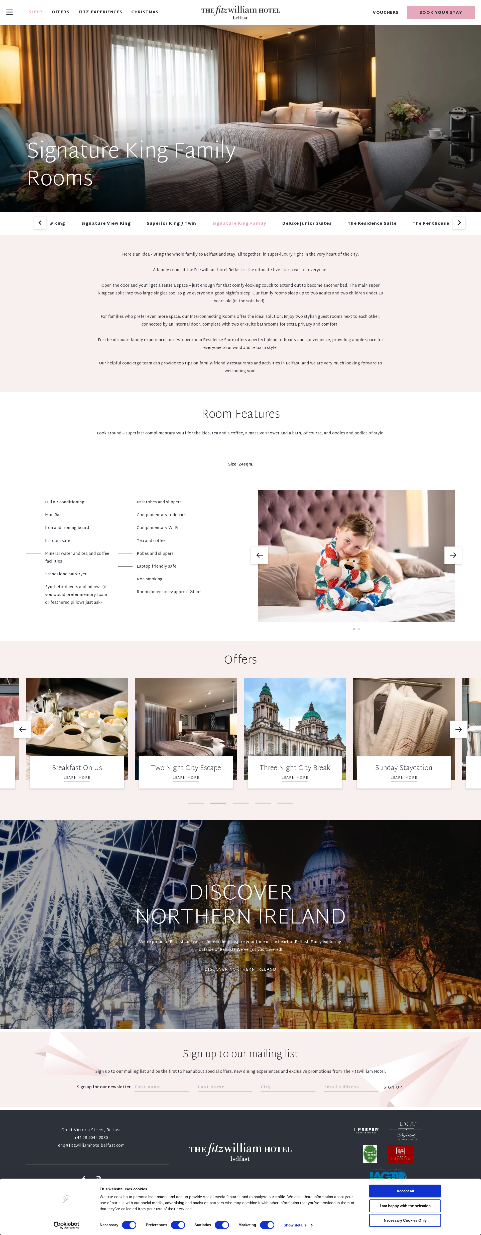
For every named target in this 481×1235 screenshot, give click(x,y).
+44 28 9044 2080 (91, 1138)
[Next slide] (459, 222)
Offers (61, 13)
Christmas (145, 13)
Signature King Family (239, 223)
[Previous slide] (40, 222)
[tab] (354, 629)
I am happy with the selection (405, 1206)
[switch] (178, 1225)
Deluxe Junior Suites (307, 223)
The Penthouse (431, 223)
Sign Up (393, 1088)
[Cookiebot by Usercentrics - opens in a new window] (66, 1225)
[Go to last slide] (259, 555)
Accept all (405, 1191)
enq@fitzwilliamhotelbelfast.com (91, 1145)
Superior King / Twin (171, 223)
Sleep (36, 13)
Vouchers (386, 13)
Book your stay (440, 13)
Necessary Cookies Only (405, 1220)
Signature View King (106, 223)
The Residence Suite (372, 223)
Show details (295, 1225)
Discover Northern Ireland (240, 969)
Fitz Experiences (101, 13)
